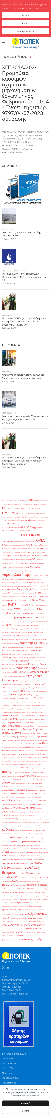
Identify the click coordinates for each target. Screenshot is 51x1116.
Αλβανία (5, 567)
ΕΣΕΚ (11, 610)
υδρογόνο (36, 913)
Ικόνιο (12, 632)
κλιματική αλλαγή (40, 830)
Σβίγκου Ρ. (4, 722)
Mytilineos (13, 541)
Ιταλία (30, 632)
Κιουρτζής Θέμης (30, 643)
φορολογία (5, 929)
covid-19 (8, 513)
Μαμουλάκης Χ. (36, 661)
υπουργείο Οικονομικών (36, 922)
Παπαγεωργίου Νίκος (20, 694)
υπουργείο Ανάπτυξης (9, 922)
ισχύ (15, 822)
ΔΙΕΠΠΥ (34, 593)
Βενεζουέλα (38, 579)
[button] (3, 43)
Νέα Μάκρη (27, 684)
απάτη (31, 768)
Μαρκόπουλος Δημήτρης (10, 664)
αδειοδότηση (12, 761)
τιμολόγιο (32, 910)
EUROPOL (10, 520)
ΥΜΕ (35, 740)
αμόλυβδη (38, 761)
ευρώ (29, 812)
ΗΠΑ (3, 625)
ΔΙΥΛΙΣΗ (45, 593)
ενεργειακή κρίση (17, 804)
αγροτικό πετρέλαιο (35, 757)
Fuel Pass (11, 523)
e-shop (14, 517)
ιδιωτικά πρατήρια (38, 819)
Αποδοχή (25, 1103)
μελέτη (31, 845)
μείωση (14, 845)
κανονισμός (5, 826)
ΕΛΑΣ (37, 600)
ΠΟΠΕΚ (21, 691)
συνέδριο (4, 899)
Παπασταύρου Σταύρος (31, 702)
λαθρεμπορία (5, 838)
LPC (26, 531)
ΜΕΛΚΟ (16, 657)
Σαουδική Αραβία (39, 719)
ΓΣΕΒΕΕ (35, 586)
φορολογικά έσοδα (13, 929)
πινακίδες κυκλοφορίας (24, 877)
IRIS (11, 531)
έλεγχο (43, 754)
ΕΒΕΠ (23, 600)
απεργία (8, 772)
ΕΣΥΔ (22, 610)
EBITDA (24, 517)
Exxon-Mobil (24, 520)
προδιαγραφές (28, 888)
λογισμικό (13, 842)
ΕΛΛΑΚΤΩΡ (4, 605)
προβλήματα (5, 889)
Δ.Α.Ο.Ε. (4, 593)
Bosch (46, 504)
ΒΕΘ (3, 579)
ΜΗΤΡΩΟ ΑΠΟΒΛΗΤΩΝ (29, 657)
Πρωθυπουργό (30, 712)
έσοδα (13, 757)
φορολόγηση (22, 929)
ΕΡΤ (8, 610)
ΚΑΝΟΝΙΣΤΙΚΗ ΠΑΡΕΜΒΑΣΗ (9, 636)
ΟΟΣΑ (9, 688)
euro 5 (5, 520)
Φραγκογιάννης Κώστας (10, 747)
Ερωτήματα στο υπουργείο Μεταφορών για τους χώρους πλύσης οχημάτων (25, 417)
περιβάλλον (24, 863)
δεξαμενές (12, 790)
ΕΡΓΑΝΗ (4, 610)
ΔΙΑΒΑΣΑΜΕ (7, 229)
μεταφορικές (37, 845)
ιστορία (11, 822)
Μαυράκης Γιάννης (38, 664)
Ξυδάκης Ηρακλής (38, 684)
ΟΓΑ (7, 688)
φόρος (43, 932)
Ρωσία (11, 715)
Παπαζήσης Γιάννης (38, 698)
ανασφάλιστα (24, 764)
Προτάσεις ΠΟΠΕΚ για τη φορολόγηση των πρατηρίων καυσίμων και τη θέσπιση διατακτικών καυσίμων (24, 321)
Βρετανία (16, 586)
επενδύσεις (6, 808)
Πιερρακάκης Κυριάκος (39, 705)
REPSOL (25, 548)
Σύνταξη (20, 729)
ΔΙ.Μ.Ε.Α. (29, 593)
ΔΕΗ (12, 593)
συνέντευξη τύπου (12, 899)
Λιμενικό (36, 654)
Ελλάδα (4, 613)
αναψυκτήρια (38, 764)
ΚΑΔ (34, 632)
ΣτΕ (43, 723)
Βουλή (29, 582)
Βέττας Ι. (7, 579)
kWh (14, 531)
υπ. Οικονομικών (23, 918)
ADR (31, 500)
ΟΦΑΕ (13, 688)
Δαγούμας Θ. (12, 596)
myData (5, 541)
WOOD (24, 559)
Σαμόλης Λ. (31, 719)
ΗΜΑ (46, 622)
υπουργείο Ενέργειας (22, 921)
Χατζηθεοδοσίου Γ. (18, 751)
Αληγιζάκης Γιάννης (34, 567)
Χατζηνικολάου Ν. (29, 750)
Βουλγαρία (38, 582)
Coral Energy (38, 508)
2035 (22, 500)
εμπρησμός (5, 804)
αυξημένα (9, 780)
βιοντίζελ (24, 783)
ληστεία (31, 838)
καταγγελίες (18, 826)
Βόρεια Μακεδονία (24, 586)
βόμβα (13, 786)
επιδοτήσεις (17, 807)
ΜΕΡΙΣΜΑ (20, 657)
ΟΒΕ (3, 688)
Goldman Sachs (31, 524)
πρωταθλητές (5, 892)
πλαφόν (43, 877)
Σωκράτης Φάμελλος (9, 729)
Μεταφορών (20, 681)
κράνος (15, 833)
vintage (4, 559)
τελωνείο (27, 906)
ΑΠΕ (23, 563)
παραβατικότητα (9, 859)
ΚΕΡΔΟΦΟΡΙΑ (27, 636)
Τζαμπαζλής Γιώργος (17, 736)
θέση (19, 819)
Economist (30, 517)
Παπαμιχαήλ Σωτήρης (18, 702)
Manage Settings (25, 31)
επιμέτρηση (19, 812)
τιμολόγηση (24, 910)
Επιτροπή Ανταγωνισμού (26, 617)
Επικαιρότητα (9, 1063)
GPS (42, 524)
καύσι (44, 826)
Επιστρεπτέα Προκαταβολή (25, 613)
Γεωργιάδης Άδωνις (27, 589)
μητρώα (6, 848)
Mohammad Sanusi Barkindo (13, 536)
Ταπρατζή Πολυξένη (36, 733)
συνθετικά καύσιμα (40, 899)
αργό (18, 776)
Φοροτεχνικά (9, 1082)
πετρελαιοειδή (9, 877)
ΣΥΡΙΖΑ (15, 719)
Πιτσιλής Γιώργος (17, 709)
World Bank (29, 559)
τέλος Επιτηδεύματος (36, 903)
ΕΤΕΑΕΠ (26, 610)
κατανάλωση (26, 826)
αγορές (25, 757)
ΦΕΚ (28, 743)
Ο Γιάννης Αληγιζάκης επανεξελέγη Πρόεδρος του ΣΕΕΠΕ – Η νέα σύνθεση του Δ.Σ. (24, 277)
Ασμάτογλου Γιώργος (18, 574)
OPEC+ (5, 545)
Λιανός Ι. (30, 654)
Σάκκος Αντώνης (23, 719)
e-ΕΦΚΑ (19, 517)
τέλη (27, 902)
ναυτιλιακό (41, 849)
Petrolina (22, 545)
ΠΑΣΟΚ (4, 691)
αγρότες (45, 757)
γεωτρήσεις (28, 786)
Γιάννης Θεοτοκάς (43, 589)
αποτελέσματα (26, 772)
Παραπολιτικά (41, 702)
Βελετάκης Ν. (30, 579)
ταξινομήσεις (6, 906)
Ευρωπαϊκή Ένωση (8, 622)
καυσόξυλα (39, 826)
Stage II (8, 555)
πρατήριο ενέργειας (21, 885)
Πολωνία (37, 709)
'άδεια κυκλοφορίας (7, 500)
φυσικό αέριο (16, 931)
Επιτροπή (4, 618)
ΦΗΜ (33, 743)
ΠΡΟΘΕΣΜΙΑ (35, 691)
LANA (17, 531)
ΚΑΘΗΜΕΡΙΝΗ (39, 632)
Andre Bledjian (44, 500)
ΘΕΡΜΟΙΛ (36, 625)
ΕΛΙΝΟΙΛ (42, 600)
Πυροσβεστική (39, 712)
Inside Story (40, 527)
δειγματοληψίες (35, 786)
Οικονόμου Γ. (33, 688)
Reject (25, 23)
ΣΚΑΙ (48, 715)
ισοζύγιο (45, 819)
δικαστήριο (28, 793)
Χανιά (42, 747)
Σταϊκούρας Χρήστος (28, 726)
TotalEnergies (24, 555)
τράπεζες (4, 914)
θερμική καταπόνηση (26, 819)
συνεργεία (29, 899)
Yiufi (37, 559)
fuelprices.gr (19, 524)
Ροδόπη (5, 716)
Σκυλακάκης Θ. (37, 722)
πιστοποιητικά (34, 877)
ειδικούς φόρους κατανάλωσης (18, 797)
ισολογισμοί (5, 822)
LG (20, 531)
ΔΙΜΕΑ (40, 593)
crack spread (18, 513)
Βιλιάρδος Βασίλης (21, 582)
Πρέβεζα (8, 712)
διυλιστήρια (35, 793)
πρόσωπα (23, 892)
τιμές (40, 906)
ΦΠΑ (42, 743)
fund (24, 524)
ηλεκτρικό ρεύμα (30, 815)
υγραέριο (23, 914)
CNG (28, 508)
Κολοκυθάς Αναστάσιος (17, 647)
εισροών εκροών (11, 800)
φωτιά (26, 932)
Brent (10, 508)
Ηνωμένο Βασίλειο (22, 625)
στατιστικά (31, 896)
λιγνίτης (41, 838)
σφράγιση (15, 903)
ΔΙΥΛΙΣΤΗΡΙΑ (5, 596)
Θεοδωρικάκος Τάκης (9, 629)
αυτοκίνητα (17, 780)
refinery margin (17, 549)
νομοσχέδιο (29, 852)
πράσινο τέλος (31, 881)
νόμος (35, 852)
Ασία (34, 571)
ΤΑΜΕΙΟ (13, 733)
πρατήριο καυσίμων (37, 884)
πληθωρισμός (6, 881)
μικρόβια (13, 848)
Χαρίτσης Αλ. (7, 751)
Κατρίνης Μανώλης (41, 639)
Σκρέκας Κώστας (27, 723)
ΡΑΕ (44, 712)
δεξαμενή (21, 790)
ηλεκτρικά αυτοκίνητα (40, 812)
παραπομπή (41, 859)
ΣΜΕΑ (3, 719)
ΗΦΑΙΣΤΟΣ (11, 625)
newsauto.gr (28, 541)
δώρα (45, 793)
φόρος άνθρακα (7, 936)
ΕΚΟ (32, 600)
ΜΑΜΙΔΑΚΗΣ (8, 657)
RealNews (8, 548)
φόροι (38, 932)
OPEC (40, 540)
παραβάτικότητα (35, 855)
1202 (14, 500)
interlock (6, 530)
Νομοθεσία (8, 1073)
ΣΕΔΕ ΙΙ (33, 715)
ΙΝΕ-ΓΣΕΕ (4, 632)
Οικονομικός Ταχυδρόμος (21, 688)
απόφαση (10, 776)
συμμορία (37, 896)
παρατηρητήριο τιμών (11, 863)
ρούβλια (4, 896)
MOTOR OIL (31, 535)
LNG (22, 531)
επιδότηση (30, 807)
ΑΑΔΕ (15, 563)
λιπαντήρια (5, 842)
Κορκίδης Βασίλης (39, 647)
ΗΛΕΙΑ (43, 622)
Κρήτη (4, 651)
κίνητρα (39, 822)
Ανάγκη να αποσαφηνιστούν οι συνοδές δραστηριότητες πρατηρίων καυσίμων (23, 376)
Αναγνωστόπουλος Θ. (7, 571)
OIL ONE (33, 541)
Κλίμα (9, 647)
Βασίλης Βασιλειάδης (20, 579)
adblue (26, 500)
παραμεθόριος (32, 859)
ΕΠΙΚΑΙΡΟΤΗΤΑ (18, 270)
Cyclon (25, 513)
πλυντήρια (15, 881)
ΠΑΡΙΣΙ (45, 688)
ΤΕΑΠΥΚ (18, 733)
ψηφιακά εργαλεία (39, 935)
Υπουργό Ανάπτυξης (20, 743)
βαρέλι (39, 780)
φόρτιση (20, 936)
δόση (42, 793)
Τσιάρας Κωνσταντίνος (28, 740)
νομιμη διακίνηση (14, 852)
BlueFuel (42, 504)
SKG (40, 552)
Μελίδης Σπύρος (39, 671)
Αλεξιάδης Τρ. (21, 567)
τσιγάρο (16, 914)
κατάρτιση (11, 826)
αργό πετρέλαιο (28, 775)
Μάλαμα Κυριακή (40, 657)
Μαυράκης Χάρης (27, 668)
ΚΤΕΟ (35, 636)
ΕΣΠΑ (17, 609)
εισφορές (36, 800)
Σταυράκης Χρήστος (11, 726)
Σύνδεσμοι (7, 1058)
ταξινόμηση (14, 906)
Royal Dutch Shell (42, 549)
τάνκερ (22, 902)
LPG (28, 531)
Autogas (17, 504)
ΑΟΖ (21, 563)
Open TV (11, 545)
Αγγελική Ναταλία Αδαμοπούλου (37, 563)
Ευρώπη (30, 622)
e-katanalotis (9, 517)
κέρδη (35, 822)
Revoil (30, 549)
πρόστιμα (15, 891)
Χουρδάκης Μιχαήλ (41, 751)
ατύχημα (45, 776)
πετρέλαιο (17, 868)
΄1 (10, 563)
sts (12, 555)
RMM (34, 548)
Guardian (10, 527)
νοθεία (5, 851)
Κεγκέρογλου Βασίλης (7, 643)
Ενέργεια (11, 613)
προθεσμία (38, 889)
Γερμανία (13, 589)
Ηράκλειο (30, 625)
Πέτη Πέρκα (5, 695)
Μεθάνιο (9, 672)
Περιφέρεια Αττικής (7, 705)
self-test (29, 552)
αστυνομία (40, 776)
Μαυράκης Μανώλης (8, 668)
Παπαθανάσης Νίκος (7, 702)
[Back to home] (25, 43)
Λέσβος (25, 654)
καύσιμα (8, 829)
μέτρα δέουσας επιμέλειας (32, 841)
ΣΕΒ (27, 715)
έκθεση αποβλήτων (31, 754)
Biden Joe (36, 504)
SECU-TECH (23, 552)
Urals (45, 555)
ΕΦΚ (39, 609)
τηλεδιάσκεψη (35, 906)
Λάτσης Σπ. (19, 654)
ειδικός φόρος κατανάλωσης (34, 797)
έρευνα (10, 757)
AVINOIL (22, 504)
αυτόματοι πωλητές (27, 780)
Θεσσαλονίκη (31, 629)
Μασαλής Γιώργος (23, 664)
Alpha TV (37, 500)
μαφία (10, 845)
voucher (13, 559)
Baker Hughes (29, 504)
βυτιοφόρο (6, 786)
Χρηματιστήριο (6, 754)
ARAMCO (12, 504)
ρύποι (13, 896)
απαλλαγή (42, 768)
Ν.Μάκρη (17, 684)
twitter (40, 555)
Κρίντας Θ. (10, 650)
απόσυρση (4, 776)
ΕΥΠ (35, 610)
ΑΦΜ (26, 563)
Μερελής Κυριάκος (20, 676)
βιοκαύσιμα (19, 783)
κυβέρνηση (24, 833)
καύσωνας (16, 830)
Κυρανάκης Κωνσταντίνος (21, 651)
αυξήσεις (4, 780)
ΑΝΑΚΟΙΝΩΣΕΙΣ (9, 315)
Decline (25, 1111)
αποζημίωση (18, 772)
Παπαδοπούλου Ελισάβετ (22, 698)
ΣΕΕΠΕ (38, 715)
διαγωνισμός (42, 790)
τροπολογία (10, 914)
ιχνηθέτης (19, 822)
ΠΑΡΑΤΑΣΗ (40, 688)
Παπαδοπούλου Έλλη (9, 698)
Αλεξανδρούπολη (13, 567)
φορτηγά (29, 929)
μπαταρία (27, 848)
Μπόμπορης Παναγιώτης (8, 684)
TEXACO (16, 556)
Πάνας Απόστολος (43, 691)
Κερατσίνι (16, 643)
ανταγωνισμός (6, 768)
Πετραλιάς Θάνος (27, 705)
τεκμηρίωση (21, 906)
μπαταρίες (33, 849)
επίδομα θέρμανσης (36, 804)
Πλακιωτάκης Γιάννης (29, 709)
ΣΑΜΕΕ (17, 716)
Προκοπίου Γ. (22, 712)
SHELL (36, 551)
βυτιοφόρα (37, 782)
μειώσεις (19, 845)
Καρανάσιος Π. (29, 639)
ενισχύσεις (25, 804)
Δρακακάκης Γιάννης (12, 600)
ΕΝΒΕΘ (26, 605)
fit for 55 (43, 520)
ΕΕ (25, 600)
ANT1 (4, 504)
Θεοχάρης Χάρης (22, 629)
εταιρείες (24, 812)
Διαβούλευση (20, 596)
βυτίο (29, 783)
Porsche (35, 545)
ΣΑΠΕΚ (23, 716)
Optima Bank (16, 545)
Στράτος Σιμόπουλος (42, 726)
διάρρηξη (35, 790)
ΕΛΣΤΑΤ (20, 605)
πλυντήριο (23, 881)
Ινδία (22, 632)
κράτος (19, 833)
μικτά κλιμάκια (20, 848)
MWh (43, 536)
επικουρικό (8, 811)
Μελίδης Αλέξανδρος (20, 672)
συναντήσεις (22, 899)
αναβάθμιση (9, 764)
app (7, 504)
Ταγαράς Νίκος (25, 733)
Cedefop (16, 508)
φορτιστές (37, 928)
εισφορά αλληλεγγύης (27, 800)
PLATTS (29, 544)
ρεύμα (43, 892)
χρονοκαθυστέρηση (29, 935)
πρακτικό (37, 881)
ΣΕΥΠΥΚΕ (44, 715)
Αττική (36, 575)
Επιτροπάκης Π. (40, 613)
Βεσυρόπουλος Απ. (9, 583)
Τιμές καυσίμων (10, 1077)
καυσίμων (33, 826)
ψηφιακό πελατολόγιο (26, 940)
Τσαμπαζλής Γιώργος (12, 740)
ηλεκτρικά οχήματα (8, 815)
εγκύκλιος (5, 797)
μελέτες (25, 844)
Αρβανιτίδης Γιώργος (26, 571)
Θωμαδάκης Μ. (44, 629)
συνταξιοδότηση (6, 903)
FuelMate (4, 524)
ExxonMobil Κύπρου (35, 520)
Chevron (23, 508)
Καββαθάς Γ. (12, 639)
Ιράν (25, 632)
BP (4, 508)
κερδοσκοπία (23, 830)
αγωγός (4, 761)
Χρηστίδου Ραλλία (16, 754)
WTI (33, 559)
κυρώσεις (34, 833)
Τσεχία (20, 740)
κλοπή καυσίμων (7, 834)
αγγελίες (19, 757)
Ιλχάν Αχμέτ (17, 632)
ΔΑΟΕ (8, 593)
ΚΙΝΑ (32, 636)
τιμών (37, 909)
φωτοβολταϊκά (32, 932)
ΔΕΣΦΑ (24, 593)
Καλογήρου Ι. (19, 639)
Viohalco (8, 559)
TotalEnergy (34, 556)
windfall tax (19, 559)
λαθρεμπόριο (19, 837)
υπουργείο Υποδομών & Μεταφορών (23, 925)
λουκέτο (20, 842)
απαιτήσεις (36, 768)
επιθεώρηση (39, 808)
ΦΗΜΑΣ (38, 743)
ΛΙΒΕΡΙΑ (13, 654)
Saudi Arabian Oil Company (11, 552)
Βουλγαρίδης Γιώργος (7, 586)
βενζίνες (43, 780)
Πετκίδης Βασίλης (17, 705)
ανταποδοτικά (16, 768)
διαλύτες (5, 793)
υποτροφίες (39, 918)
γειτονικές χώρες (20, 786)
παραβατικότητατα (21, 859)
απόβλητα (33, 772)
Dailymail (32, 513)
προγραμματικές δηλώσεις (16, 889)
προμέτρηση (45, 889)
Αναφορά (17, 571)
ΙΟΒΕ (8, 632)
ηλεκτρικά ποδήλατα (20, 815)
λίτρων (39, 833)
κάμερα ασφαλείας (28, 822)
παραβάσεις (27, 855)
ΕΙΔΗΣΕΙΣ (6, 270)
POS (40, 544)
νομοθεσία (22, 852)
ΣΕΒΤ (30, 715)
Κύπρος (32, 650)
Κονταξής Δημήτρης (29, 647)
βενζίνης (13, 783)
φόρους (15, 935)
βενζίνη (6, 782)
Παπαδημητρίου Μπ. (37, 695)
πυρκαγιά (38, 892)
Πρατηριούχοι (15, 712)
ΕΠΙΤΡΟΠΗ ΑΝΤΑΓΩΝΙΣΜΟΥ (41, 605)
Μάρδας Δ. (6, 661)
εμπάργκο (42, 801)
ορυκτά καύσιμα (11, 855)
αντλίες (24, 767)
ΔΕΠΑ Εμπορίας (17, 593)
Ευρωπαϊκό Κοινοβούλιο (20, 622)
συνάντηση (44, 896)
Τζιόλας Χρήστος (30, 736)
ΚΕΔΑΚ (18, 636)
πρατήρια (8, 884)
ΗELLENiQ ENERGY (36, 622)
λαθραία (43, 833)
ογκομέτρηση (42, 852)
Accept (25, 15)
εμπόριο (10, 804)
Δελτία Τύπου (9, 1068)
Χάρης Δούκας (37, 747)
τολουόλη (42, 910)
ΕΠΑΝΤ (32, 605)
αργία (14, 776)
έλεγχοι (4, 757)
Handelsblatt (17, 527)
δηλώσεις (29, 790)
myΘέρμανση (20, 541)
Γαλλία (40, 586)
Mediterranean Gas (39, 531)
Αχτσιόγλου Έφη (44, 575)
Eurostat (15, 520)
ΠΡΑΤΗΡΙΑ (28, 691)
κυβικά (29, 833)
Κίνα (38, 636)
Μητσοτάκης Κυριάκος (36, 681)
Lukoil (31, 531)
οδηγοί (4, 856)
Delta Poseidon (40, 513)
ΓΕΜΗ (30, 586)
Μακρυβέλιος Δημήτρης (20, 661)
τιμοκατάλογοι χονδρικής (11, 910)
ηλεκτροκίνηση (10, 818)
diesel (3, 517)
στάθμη (26, 896)
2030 (17, 500)
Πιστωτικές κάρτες (7, 709)
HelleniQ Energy (28, 527)
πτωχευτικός (31, 892)
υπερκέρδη (32, 918)
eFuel (35, 517)
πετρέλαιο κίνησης (31, 873)
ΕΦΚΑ (44, 610)
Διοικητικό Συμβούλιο (35, 596)
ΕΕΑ (28, 600)
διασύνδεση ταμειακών (17, 794)
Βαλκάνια (12, 579)
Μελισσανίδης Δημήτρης (8, 676)
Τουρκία (38, 737)
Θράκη (38, 629)
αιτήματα (31, 761)
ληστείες (36, 838)
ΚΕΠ (22, 636)
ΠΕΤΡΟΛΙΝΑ (12, 691)
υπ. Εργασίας (14, 918)
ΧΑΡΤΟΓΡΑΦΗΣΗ (20, 747)
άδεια (24, 754)
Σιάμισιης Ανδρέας (14, 723)
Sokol (43, 552)
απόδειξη (41, 772)
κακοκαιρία (46, 822)
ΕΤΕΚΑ (29, 610)
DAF (29, 513)
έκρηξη (38, 754)
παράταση (20, 855)
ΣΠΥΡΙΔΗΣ (8, 719)
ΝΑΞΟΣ (22, 684)
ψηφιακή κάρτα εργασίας (10, 940)
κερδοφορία (30, 830)
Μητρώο (26, 681)
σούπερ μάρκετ (20, 896)
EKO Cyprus (40, 517)
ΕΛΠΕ (12, 604)
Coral (32, 508)
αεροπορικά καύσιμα (23, 761)
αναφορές (31, 764)
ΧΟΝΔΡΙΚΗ (29, 747)
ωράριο (39, 939)
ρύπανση (9, 896)
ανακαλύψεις (16, 764)
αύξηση (34, 780)
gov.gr (39, 524)
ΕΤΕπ (33, 610)
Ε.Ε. (20, 600)
